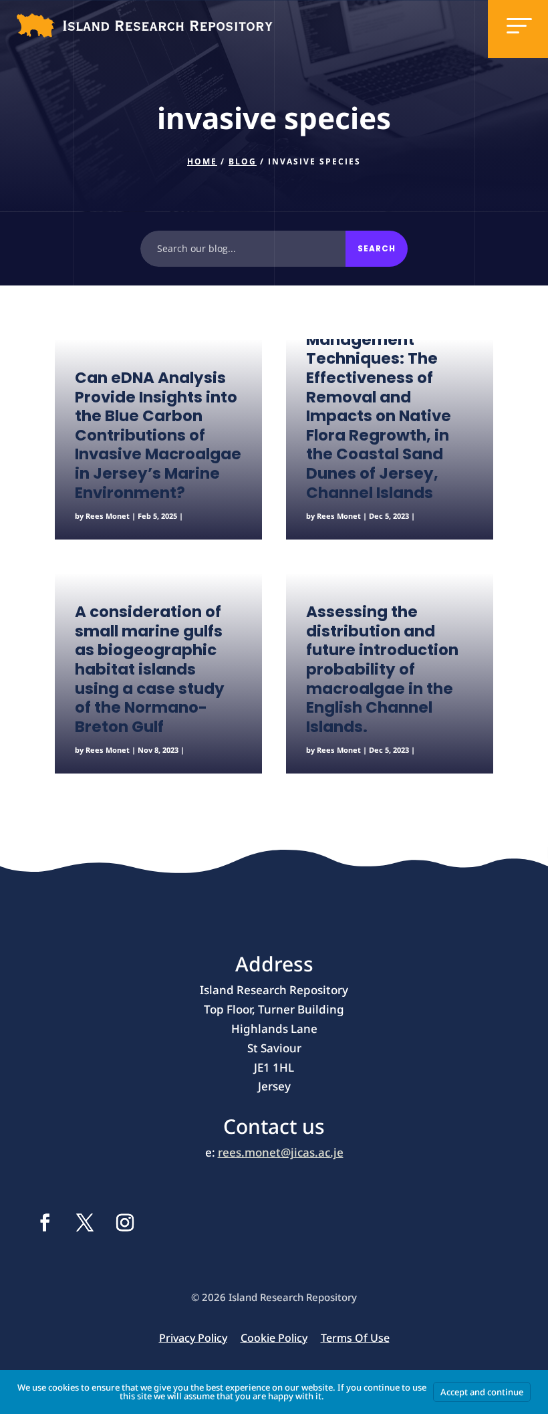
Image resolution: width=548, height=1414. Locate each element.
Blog (243, 161)
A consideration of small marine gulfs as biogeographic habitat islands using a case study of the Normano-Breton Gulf (150, 669)
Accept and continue (481, 1392)
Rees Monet (108, 516)
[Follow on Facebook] (44, 1222)
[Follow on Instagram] (125, 1222)
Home (202, 161)
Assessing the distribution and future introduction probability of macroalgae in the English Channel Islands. (382, 669)
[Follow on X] (84, 1222)
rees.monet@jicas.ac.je (281, 1152)
